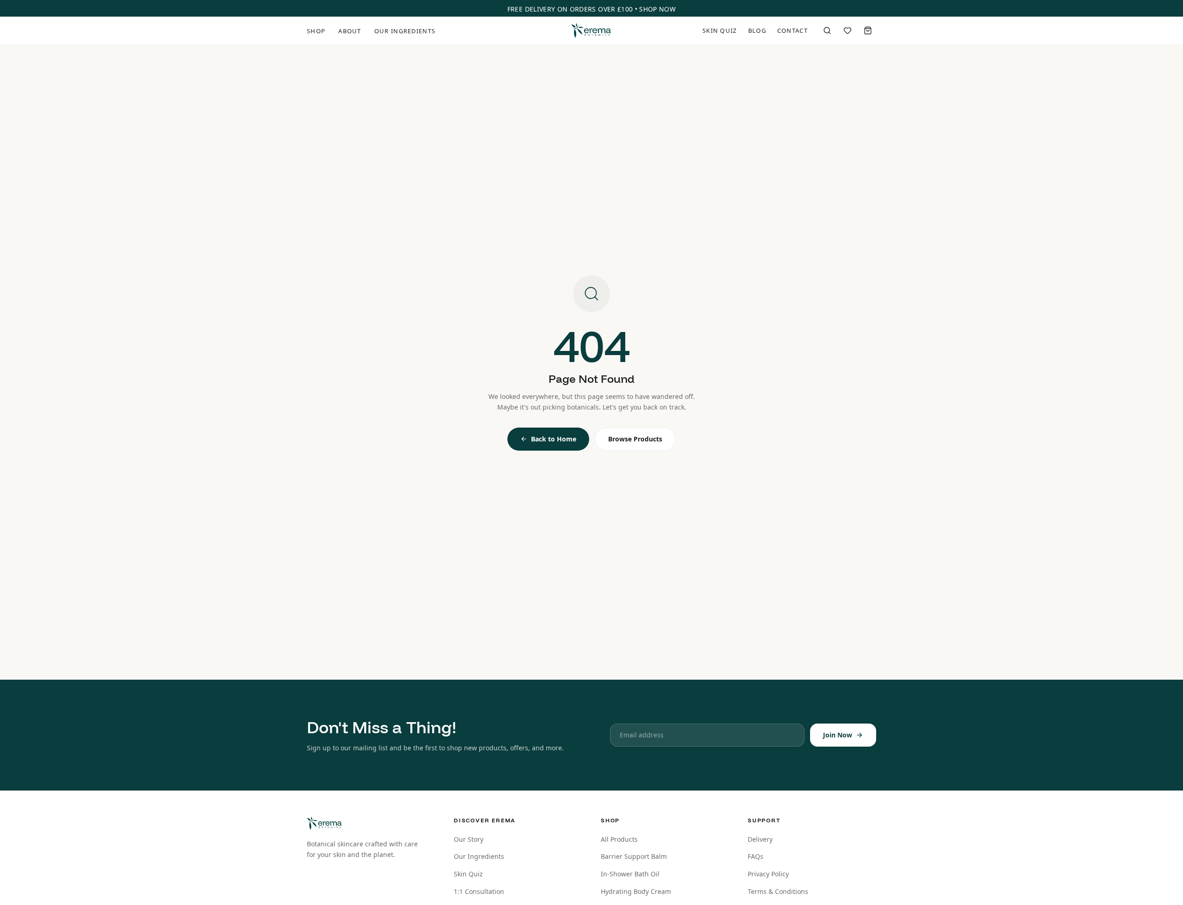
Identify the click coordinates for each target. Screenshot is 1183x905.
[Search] (827, 30)
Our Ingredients (405, 31)
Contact (792, 30)
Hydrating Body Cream (636, 891)
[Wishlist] (847, 30)
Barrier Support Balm (634, 856)
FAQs (755, 856)
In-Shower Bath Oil (630, 873)
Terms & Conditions (778, 891)
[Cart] (868, 30)
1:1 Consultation (479, 891)
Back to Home (553, 438)
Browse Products (635, 438)
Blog (757, 30)
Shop (316, 31)
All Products (619, 839)
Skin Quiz (719, 30)
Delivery (760, 839)
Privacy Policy (768, 873)
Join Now (837, 734)
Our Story (468, 839)
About (349, 31)
